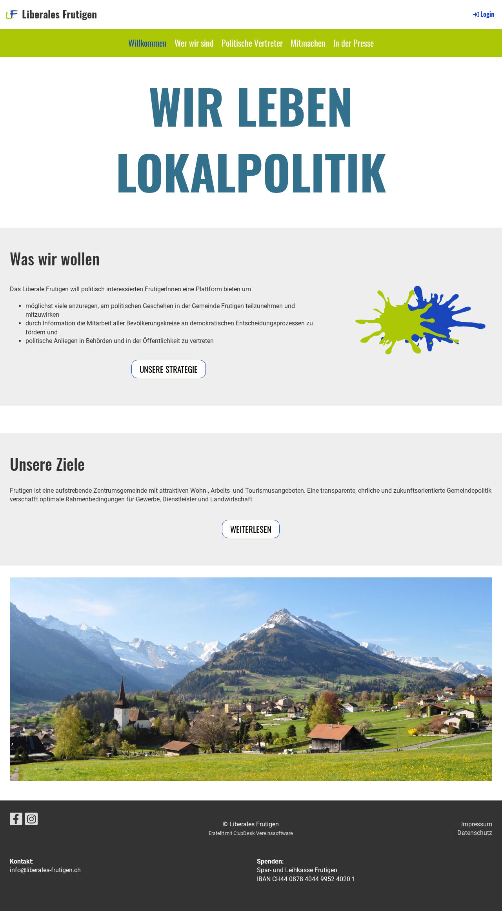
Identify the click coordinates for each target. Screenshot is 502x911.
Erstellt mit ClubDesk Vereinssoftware (251, 833)
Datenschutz (474, 833)
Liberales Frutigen (59, 14)
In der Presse (353, 42)
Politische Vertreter (252, 42)
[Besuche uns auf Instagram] (31, 820)
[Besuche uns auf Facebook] (16, 820)
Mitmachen (308, 42)
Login (487, 14)
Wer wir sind (194, 42)
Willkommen (147, 42)
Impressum (476, 824)
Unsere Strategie (169, 369)
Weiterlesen (250, 529)
